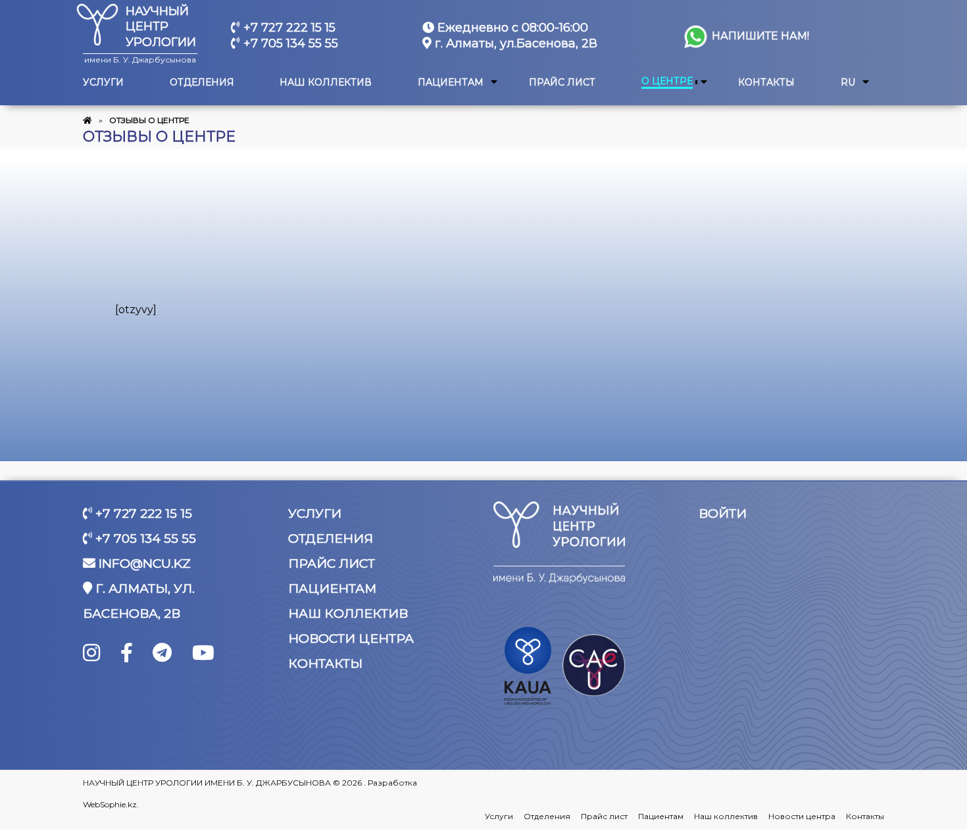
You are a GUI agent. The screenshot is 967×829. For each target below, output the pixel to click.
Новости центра (351, 638)
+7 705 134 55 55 (289, 43)
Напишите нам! (759, 36)
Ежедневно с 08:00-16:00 (511, 27)
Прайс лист (562, 82)
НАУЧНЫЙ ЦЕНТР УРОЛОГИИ (161, 26)
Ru (848, 82)
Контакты (766, 82)
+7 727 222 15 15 (287, 27)
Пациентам (451, 82)
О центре (667, 81)
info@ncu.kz (143, 563)
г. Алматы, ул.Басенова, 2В (514, 43)
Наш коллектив (326, 82)
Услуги (103, 82)
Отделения (202, 82)
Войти (723, 513)
